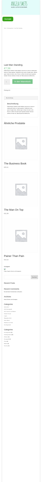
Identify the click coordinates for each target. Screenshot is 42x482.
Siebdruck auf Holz (8, 322)
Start (5, 28)
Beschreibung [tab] (9, 97)
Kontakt (7, 19)
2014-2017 (6, 307)
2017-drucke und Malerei (10, 311)
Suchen (34, 277)
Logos (5, 315)
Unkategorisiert (10, 28)
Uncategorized (7, 324)
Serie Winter (7, 320)
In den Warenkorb (22, 81)
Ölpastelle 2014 (7, 318)
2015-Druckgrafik (8, 309)
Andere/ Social (7, 313)
